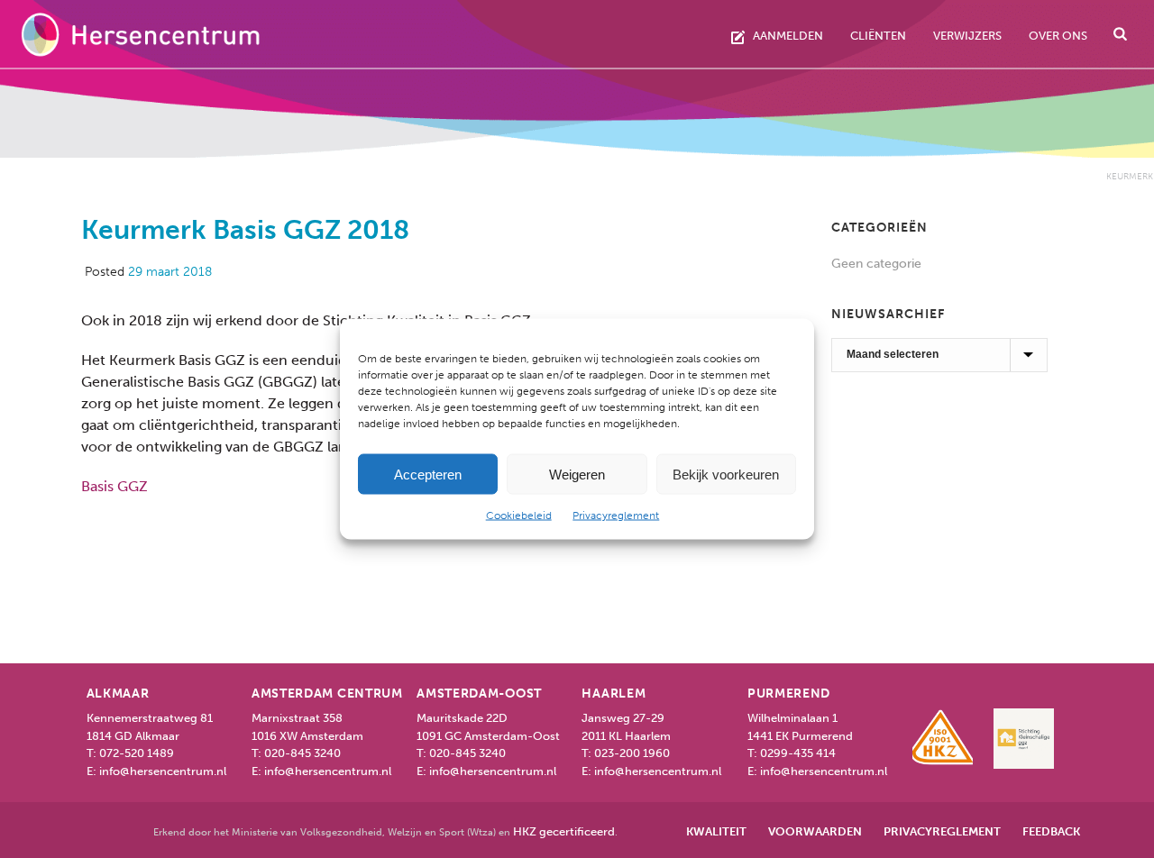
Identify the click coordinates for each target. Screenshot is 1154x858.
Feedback (1051, 831)
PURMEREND (788, 693)
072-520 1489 (136, 753)
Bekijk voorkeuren (726, 473)
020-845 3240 (302, 753)
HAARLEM (614, 693)
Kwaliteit (716, 831)
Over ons (1058, 35)
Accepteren (428, 473)
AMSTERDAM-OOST (479, 693)
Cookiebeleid (519, 515)
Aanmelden (788, 35)
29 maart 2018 (170, 271)
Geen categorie (876, 263)
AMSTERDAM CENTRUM (327, 693)
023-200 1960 (632, 753)
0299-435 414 (798, 753)
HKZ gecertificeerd (564, 831)
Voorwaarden (815, 831)
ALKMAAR (118, 693)
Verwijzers (967, 35)
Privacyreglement (615, 515)
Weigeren (577, 473)
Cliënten (878, 35)
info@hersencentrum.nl (162, 771)
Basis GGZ (114, 486)
